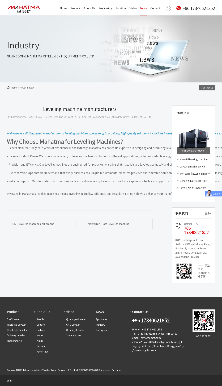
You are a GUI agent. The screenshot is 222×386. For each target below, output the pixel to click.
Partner (41, 346)
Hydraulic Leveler (16, 325)
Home (63, 8)
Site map (116, 370)
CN (168, 8)
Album (40, 341)
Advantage (43, 351)
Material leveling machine (194, 159)
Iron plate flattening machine (195, 174)
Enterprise (102, 330)
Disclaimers (104, 370)
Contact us (207, 87)
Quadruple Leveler (17, 330)
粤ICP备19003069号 (88, 370)
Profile (40, 319)
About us (89, 8)
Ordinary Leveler (16, 335)
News (143, 8)
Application (102, 319)
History (41, 330)
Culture (41, 325)
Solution (121, 8)
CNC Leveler (13, 319)
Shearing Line (14, 341)
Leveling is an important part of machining (195, 188)
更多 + (208, 213)
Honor (40, 335)
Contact (155, 8)
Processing (105, 8)
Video (133, 8)
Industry (30, 88)
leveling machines (48, 193)
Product (75, 8)
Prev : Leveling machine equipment (32, 224)
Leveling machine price (192, 166)
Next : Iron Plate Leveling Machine (108, 224)
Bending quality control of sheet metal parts (195, 181)
